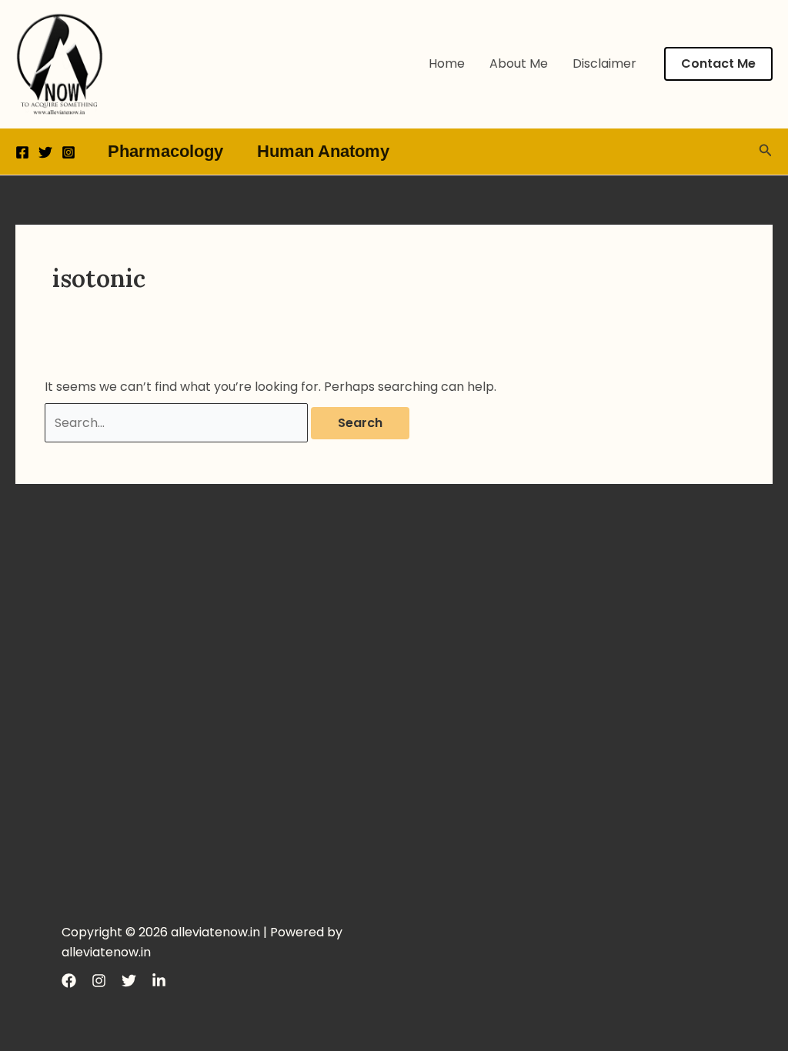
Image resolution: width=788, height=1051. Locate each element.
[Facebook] (22, 152)
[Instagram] (68, 152)
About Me (518, 63)
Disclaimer (604, 63)
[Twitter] (45, 152)
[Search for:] (178, 423)
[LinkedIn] (159, 980)
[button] (718, 64)
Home (447, 63)
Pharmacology (165, 151)
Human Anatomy (323, 151)
